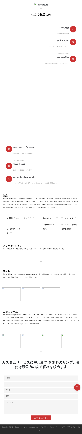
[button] (39, 261)
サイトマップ (60, 427)
